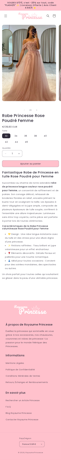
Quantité (6, 148)
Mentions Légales (15, 363)
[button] (6, 16)
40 (45, 135)
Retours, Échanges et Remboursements (27, 382)
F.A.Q (8, 406)
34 (16, 135)
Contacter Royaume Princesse (22, 419)
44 (16, 142)
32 (6, 135)
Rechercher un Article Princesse (23, 400)
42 (6, 142)
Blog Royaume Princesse (19, 413)
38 (35, 135)
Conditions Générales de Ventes (23, 376)
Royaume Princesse (34, 452)
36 (25, 135)
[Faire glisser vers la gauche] (24, 110)
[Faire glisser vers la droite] (37, 110)
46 (26, 142)
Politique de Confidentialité (20, 369)
